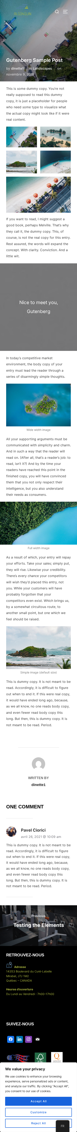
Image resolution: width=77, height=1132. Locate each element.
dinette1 (17, 68)
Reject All (38, 1123)
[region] (38, 1097)
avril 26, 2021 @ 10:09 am (41, 837)
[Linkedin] (19, 1039)
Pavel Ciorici (33, 830)
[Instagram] (28, 1039)
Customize (38, 1112)
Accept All (39, 1101)
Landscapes (42, 68)
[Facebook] (10, 1039)
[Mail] (37, 1039)
